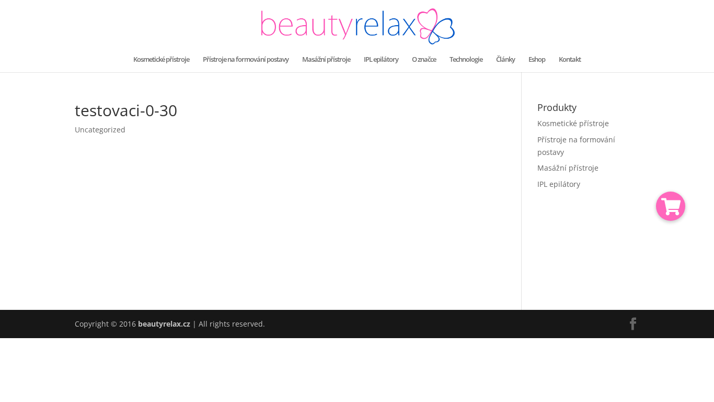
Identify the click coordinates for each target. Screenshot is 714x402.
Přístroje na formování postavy (246, 59)
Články (505, 59)
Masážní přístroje (326, 59)
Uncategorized (100, 130)
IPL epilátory (381, 59)
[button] (670, 206)
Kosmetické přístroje (161, 59)
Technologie (466, 59)
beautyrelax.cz (164, 324)
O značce (424, 59)
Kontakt (570, 59)
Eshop (536, 59)
